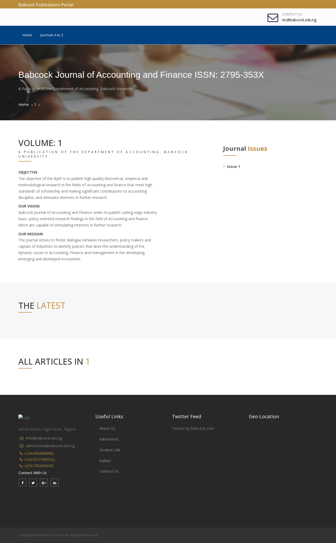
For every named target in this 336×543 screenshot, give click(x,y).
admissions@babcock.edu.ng (50, 445)
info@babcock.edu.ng (44, 438)
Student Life (109, 449)
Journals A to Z (51, 35)
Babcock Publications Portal (45, 5)
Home (27, 35)
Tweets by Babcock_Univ (193, 428)
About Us (107, 428)
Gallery (105, 460)
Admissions (109, 439)
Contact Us (292, 14)
